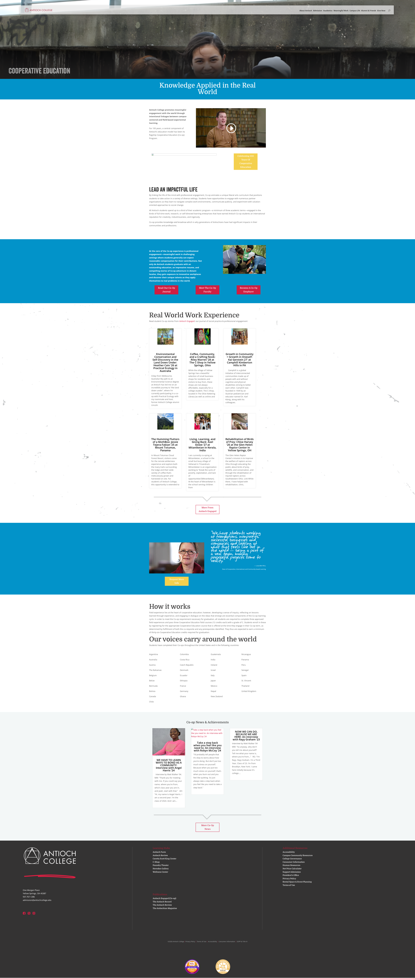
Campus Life (355, 10)
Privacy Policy (289, 878)
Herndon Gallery (161, 869)
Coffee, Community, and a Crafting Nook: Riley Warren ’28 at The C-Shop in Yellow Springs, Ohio (202, 359)
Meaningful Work (341, 10)
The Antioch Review (162, 905)
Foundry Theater (161, 865)
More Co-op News (207, 827)
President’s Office (291, 875)
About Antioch (305, 10)
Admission (317, 10)
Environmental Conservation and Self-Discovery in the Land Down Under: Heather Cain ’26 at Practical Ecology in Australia (165, 362)
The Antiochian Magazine (165, 908)
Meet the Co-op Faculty (207, 290)
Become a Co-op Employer (248, 290)
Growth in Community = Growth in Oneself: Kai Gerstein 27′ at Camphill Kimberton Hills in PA (239, 359)
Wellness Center (160, 872)
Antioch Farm (159, 852)
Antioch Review (160, 855)
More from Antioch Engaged (207, 509)
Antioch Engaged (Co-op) (164, 898)
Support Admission (292, 872)
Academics (327, 10)
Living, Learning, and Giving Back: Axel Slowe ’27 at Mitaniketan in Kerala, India (202, 444)
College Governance (292, 859)
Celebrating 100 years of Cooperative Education (245, 161)
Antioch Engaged (187, 321)
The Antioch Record (162, 902)
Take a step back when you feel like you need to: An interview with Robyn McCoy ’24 (207, 746)
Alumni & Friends (368, 10)
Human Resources (291, 865)
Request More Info (176, 581)
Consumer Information (294, 862)
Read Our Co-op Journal (166, 290)
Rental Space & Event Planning (297, 882)
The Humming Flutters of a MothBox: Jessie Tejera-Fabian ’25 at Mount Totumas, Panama (165, 444)
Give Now (381, 10)
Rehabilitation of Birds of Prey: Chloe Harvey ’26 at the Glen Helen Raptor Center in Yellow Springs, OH (239, 444)
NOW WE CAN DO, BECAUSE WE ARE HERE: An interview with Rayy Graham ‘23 (246, 735)
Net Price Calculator (292, 869)
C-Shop (156, 862)
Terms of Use (289, 885)
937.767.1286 (29, 896)
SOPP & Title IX (242, 941)
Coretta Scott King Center (164, 859)
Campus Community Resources (298, 855)
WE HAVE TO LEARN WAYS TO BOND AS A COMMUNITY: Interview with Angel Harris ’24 (169, 765)
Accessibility (289, 852)
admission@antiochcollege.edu (37, 900)
